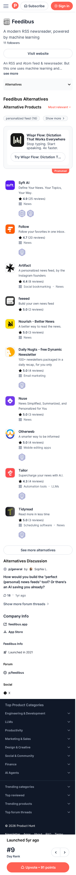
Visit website (38, 53)
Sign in (63, 6)
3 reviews (36, 332)
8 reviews (36, 281)
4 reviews (36, 370)
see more (10, 73)
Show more (53, 118)
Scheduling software (38, 525)
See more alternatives (38, 550)
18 (9, 595)
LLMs (55, 486)
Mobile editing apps (37, 447)
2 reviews (35, 309)
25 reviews (36, 198)
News (27, 204)
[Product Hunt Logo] (15, 6)
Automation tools (35, 486)
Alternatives (13, 84)
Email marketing (35, 375)
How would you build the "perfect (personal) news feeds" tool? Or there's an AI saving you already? (34, 582)
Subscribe (36, 6)
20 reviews (36, 237)
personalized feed (21, 118)
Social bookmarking (37, 286)
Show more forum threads (24, 604)
